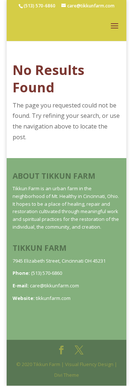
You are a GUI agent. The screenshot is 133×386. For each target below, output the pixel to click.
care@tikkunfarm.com (54, 285)
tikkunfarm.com (53, 298)
